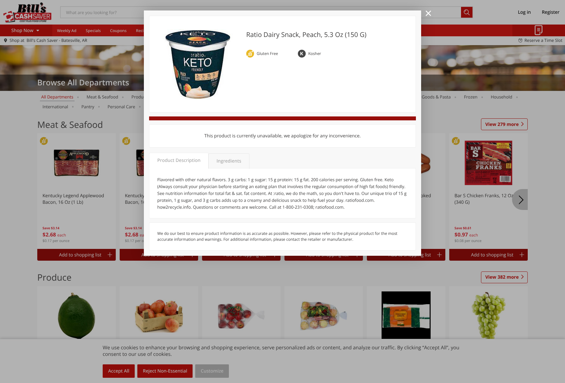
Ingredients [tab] (228, 161)
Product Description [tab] (178, 160)
